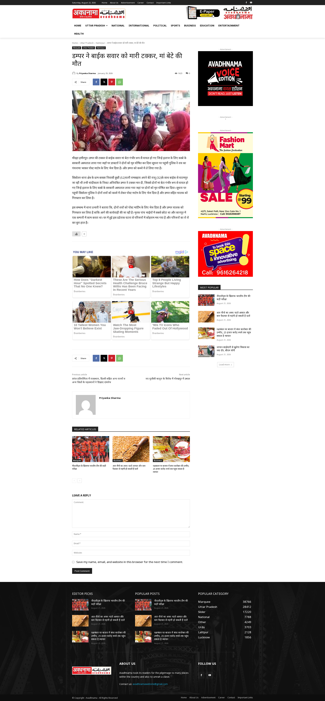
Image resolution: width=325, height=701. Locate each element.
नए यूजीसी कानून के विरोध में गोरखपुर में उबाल (168, 378)
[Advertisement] (225, 396)
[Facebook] (246, 3)
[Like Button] (76, 233)
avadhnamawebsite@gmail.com (150, 684)
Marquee (76, 48)
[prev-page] (74, 480)
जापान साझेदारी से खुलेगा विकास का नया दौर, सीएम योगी (233, 349)
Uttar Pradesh (87, 42)
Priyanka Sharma (87, 73)
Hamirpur (100, 42)
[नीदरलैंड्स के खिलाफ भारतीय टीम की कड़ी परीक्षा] (90, 449)
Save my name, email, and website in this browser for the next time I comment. (129, 562)
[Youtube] (251, 3)
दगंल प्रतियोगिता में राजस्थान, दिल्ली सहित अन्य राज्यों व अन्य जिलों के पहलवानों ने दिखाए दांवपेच (98, 380)
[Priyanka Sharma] (74, 73)
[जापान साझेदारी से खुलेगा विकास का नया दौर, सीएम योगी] (206, 351)
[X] (104, 82)
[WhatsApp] (119, 82)
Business (118, 460)
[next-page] (80, 480)
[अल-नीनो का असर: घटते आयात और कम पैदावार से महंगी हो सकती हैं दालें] (131, 449)
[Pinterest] (111, 82)
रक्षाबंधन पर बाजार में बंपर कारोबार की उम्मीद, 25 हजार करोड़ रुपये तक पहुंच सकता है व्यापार (171, 468)
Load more (224, 364)
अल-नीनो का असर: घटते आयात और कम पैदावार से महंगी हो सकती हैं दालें (129, 467)
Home (75, 42)
